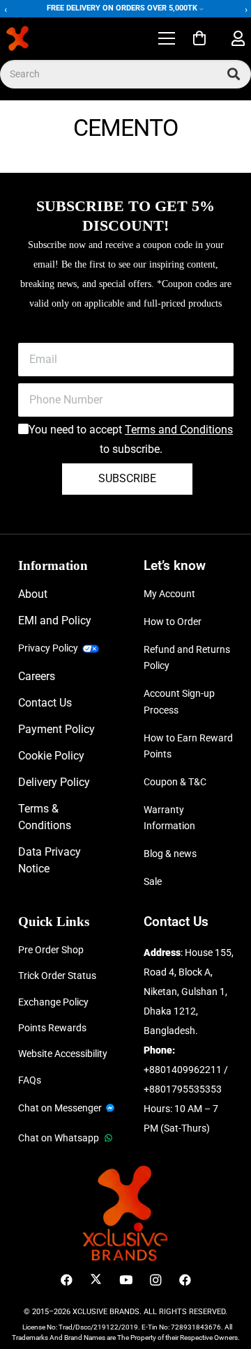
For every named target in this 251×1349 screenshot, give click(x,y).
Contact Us (45, 702)
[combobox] (125, 74)
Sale (153, 881)
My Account (169, 593)
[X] (96, 1280)
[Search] (233, 74)
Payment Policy (56, 729)
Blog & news (170, 853)
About (32, 594)
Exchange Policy (53, 1002)
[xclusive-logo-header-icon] (44, 38)
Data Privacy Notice (49, 860)
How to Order (172, 621)
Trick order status (57, 975)
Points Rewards (52, 1027)
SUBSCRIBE (127, 478)
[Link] (238, 38)
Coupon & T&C (175, 781)
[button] (166, 38)
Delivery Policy (54, 782)
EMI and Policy (54, 620)
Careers (36, 676)
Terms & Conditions (44, 817)
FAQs (29, 1080)
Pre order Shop (51, 949)
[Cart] (199, 38)
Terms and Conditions (179, 429)
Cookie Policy (51, 755)
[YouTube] (126, 1280)
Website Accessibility (62, 1053)
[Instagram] (155, 1280)
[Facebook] (67, 1280)
